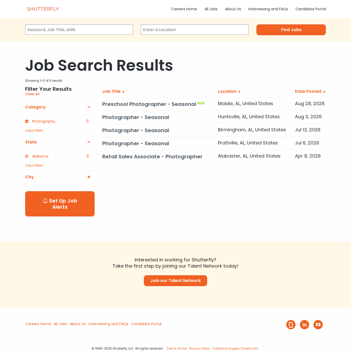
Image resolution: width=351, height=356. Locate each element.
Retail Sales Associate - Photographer (152, 156)
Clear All (32, 94)
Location (228, 91)
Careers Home (184, 9)
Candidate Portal (310, 9)
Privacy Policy (199, 348)
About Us (233, 9)
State (31, 142)
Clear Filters (34, 130)
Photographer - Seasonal (135, 117)
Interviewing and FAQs (268, 9)
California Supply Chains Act (235, 348)
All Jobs (211, 9)
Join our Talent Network (175, 281)
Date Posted (309, 91)
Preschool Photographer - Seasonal (149, 104)
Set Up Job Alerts (62, 204)
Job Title (112, 91)
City (29, 177)
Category (35, 107)
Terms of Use (177, 348)
